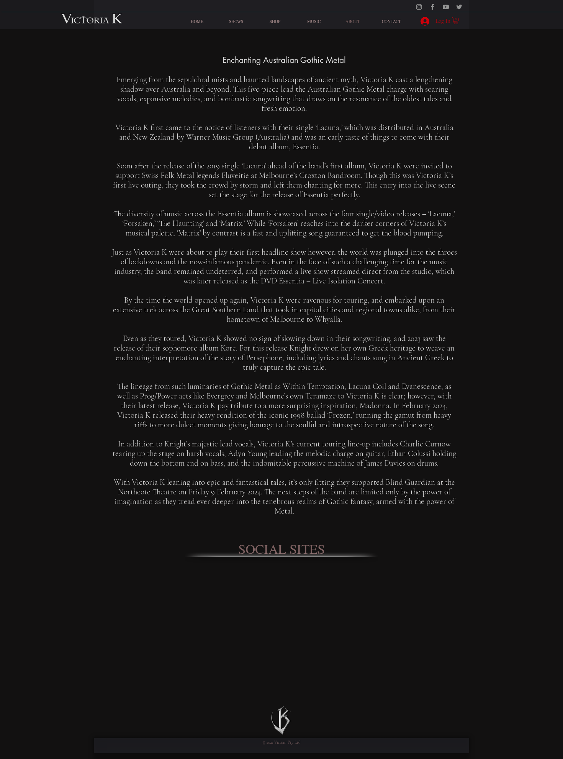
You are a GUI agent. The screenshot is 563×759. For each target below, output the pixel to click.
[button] (456, 20)
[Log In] (422, 21)
